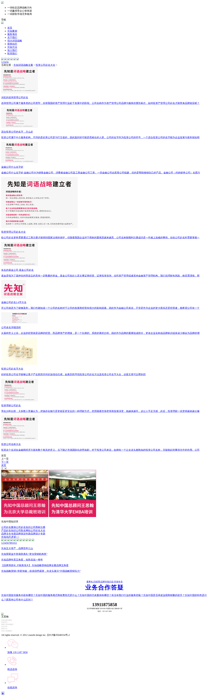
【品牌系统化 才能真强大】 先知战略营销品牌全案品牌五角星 (35, 565)
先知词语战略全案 (23, 65)
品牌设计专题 (38, 533)
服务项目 (12, 34)
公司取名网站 (23, 530)
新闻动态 (12, 44)
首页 (9, 27)
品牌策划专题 (23, 533)
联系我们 (12, 53)
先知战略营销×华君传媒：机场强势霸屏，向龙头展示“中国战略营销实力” (41, 571)
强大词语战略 (14, 40)
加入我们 (12, 50)
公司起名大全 (38, 530)
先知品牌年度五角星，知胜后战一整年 (22, 559)
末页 (3, 465)
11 (16, 543)
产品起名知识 (8, 530)
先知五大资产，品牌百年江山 (17, 548)
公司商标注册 (38, 527)
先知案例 (12, 31)
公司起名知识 (23, 527)
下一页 (5, 462)
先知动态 (10, 537)
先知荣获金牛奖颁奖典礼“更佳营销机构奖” (24, 554)
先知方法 (12, 47)
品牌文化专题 (8, 533)
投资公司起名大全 (45, 65)
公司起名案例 (8, 527)
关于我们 (12, 37)
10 (13, 543)
